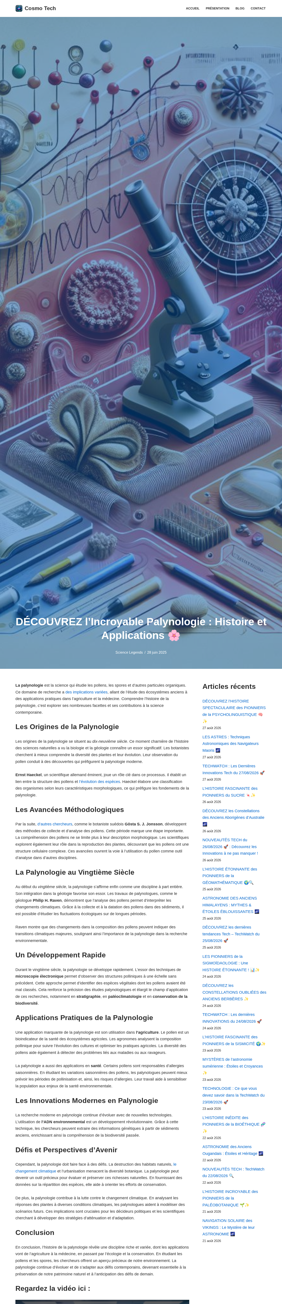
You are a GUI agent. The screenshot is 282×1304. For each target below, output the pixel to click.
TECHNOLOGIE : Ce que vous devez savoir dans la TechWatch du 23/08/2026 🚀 (233, 1095)
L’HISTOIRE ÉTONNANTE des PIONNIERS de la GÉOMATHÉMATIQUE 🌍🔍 (229, 876)
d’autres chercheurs (54, 824)
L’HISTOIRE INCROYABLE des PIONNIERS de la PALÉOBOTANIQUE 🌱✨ (230, 1198)
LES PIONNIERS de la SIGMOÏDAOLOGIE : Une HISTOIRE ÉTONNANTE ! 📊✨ (231, 963)
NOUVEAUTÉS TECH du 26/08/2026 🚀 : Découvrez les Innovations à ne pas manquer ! (230, 847)
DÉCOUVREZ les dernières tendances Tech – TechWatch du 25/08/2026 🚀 (231, 934)
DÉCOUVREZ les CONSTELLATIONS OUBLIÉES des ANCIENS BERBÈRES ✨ (234, 992)
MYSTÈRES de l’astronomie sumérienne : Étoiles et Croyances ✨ (232, 1066)
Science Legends (129, 652)
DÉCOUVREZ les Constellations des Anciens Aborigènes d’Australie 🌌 (233, 818)
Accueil (193, 8)
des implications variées (86, 692)
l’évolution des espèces (99, 781)
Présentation (217, 8)
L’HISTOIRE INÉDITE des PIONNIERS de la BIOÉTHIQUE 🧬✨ (233, 1124)
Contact (258, 8)
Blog (240, 8)
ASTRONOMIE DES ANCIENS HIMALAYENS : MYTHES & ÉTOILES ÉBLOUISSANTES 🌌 (230, 905)
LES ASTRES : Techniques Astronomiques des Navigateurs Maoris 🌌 (230, 744)
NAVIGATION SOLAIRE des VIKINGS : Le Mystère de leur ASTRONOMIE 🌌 (228, 1227)
